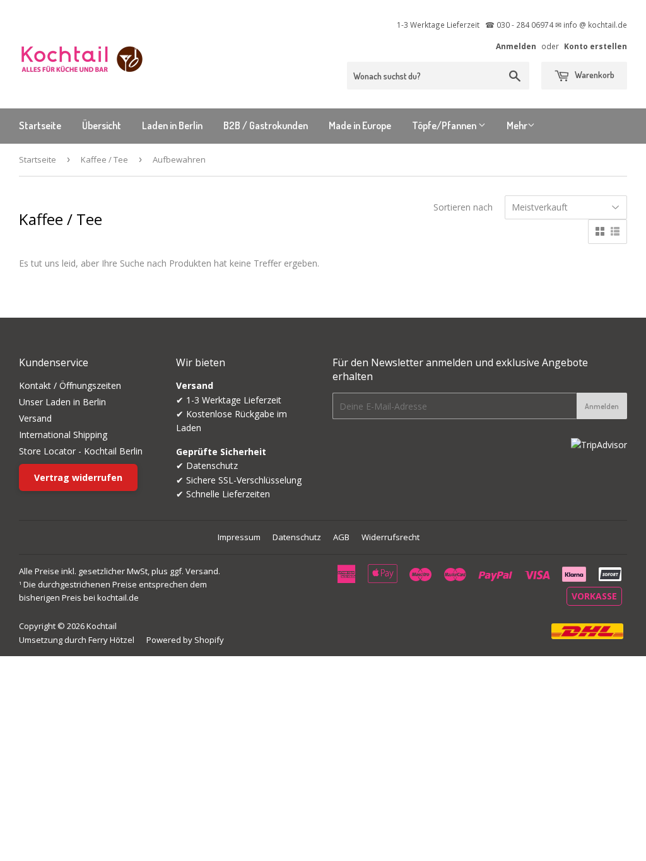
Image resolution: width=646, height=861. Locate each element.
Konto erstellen (595, 46)
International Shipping (63, 435)
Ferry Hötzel (111, 639)
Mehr (517, 125)
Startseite (40, 125)
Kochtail (101, 626)
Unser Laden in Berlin (62, 402)
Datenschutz (297, 537)
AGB (341, 537)
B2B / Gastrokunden (265, 125)
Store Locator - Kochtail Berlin (81, 451)
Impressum (239, 537)
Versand (35, 418)
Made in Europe (360, 125)
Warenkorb (593, 74)
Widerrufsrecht (390, 537)
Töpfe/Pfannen (445, 125)
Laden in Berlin (172, 125)
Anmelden (516, 46)
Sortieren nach (463, 207)
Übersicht (101, 125)
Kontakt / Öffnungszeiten (70, 385)
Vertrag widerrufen (78, 477)
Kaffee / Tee (104, 159)
